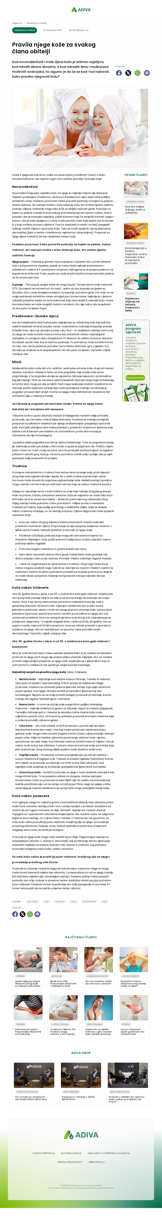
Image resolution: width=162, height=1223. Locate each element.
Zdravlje (17, 23)
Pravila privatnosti (70, 1162)
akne (105, 901)
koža (46, 901)
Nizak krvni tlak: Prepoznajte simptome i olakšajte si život (63, 981)
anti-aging (32, 901)
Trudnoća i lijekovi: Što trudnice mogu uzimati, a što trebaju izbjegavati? (63, 1030)
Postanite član (135, 377)
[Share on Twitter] (128, 73)
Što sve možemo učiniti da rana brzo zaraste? (98, 980)
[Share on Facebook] (119, 73)
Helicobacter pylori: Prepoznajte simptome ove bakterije (28, 1029)
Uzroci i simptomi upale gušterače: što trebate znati (132, 1029)
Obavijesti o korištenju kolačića (109, 1153)
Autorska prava (71, 1153)
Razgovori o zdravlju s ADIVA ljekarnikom (78, 1096)
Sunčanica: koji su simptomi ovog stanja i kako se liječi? (133, 981)
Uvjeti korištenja (43, 1153)
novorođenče (89, 901)
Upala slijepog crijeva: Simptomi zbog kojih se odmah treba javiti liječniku (27, 981)
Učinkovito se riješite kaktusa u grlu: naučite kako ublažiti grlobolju (98, 1029)
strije (73, 901)
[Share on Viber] (147, 73)
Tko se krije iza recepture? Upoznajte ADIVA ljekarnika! (31, 1096)
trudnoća (60, 901)
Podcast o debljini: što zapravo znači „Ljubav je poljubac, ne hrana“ (126, 1097)
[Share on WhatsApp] (137, 73)
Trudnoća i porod (36, 23)
